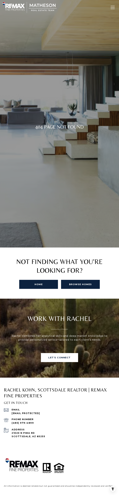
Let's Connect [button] (59, 357)
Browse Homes (80, 284)
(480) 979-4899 (23, 422)
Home (39, 284)
